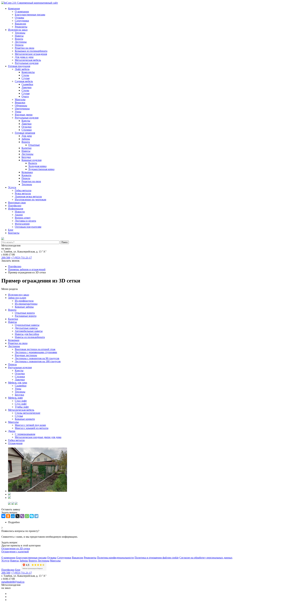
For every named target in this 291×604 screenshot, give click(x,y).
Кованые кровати (25, 419)
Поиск (64, 242)
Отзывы (19, 17)
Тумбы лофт (22, 406)
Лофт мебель (22, 69)
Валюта (32, 163)
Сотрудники (22, 20)
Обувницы (21, 105)
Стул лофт (21, 403)
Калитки (26, 148)
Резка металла (23, 193)
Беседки (26, 157)
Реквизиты (21, 26)
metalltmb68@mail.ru (12, 581)
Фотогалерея (22, 223)
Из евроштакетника (26, 303)
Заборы (26, 138)
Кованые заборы (24, 306)
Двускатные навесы (26, 328)
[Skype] (32, 516)
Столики (27, 129)
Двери (11, 431)
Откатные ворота (25, 312)
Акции (19, 214)
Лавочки (26, 87)
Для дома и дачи (24, 57)
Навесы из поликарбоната (30, 337)
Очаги (25, 96)
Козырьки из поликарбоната (31, 51)
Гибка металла (23, 190)
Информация (15, 208)
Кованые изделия (31, 160)
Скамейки (27, 84)
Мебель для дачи (17, 382)
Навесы (19, 35)
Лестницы (21, 41)
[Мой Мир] (13, 516)
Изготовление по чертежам (30, 199)
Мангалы (20, 99)
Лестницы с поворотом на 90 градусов (37, 358)
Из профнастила (24, 300)
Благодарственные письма (30, 14)
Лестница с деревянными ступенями (36, 352)
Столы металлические (27, 412)
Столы (25, 75)
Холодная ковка (37, 166)
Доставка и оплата (25, 220)
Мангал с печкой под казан (30, 425)
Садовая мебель (24, 81)
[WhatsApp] (27, 516)
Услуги (12, 187)
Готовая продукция (19, 66)
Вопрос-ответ (22, 217)
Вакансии (20, 23)
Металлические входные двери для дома (38, 437)
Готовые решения (25, 132)
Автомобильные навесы (29, 331)
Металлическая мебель (28, 60)
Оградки (26, 126)
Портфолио (14, 205)
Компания (14, 8)
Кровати (26, 175)
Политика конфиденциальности (115, 557)
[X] (17, 516)
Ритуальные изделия (26, 63)
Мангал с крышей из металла (31, 428)
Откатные (34, 145)
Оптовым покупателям (28, 226)
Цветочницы (22, 108)
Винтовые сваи (17, 202)
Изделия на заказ (17, 29)
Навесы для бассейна (27, 334)
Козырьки (27, 172)
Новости (20, 211)
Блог (10, 229)
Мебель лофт (15, 397)
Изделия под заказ (18, 294)
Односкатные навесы (27, 325)
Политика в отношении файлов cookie (157, 557)
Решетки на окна (24, 47)
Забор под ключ (17, 297)
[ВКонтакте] (3, 516)
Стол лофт (21, 400)
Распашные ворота (25, 315)
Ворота (19, 38)
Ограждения (15, 443)
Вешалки (20, 102)
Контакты (13, 232)
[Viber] (22, 516)
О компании (22, 11)
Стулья (25, 78)
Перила (19, 44)
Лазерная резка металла (28, 196)
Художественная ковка (41, 169)
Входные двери (24, 114)
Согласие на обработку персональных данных (205, 557)
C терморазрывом (25, 434)
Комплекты (28, 72)
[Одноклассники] (8, 516)
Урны (18, 111)
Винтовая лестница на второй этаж (35, 349)
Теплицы (20, 32)
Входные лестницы (26, 355)
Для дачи (27, 135)
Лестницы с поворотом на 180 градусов (38, 361)
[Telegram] (36, 516)
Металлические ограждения (31, 54)
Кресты (26, 120)
